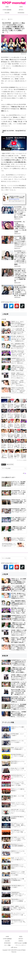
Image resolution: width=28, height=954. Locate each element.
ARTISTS (21, 938)
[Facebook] (5, 306)
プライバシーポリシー (20, 945)
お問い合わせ (14, 947)
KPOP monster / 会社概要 (21, 943)
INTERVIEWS (7, 943)
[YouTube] (16, 306)
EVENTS (21, 940)
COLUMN (7, 940)
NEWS (4, 464)
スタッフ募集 (7, 945)
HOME (7, 936)
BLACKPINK (10, 464)
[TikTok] (22, 306)
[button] (25, 468)
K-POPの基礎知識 (7, 938)
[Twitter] (11, 306)
